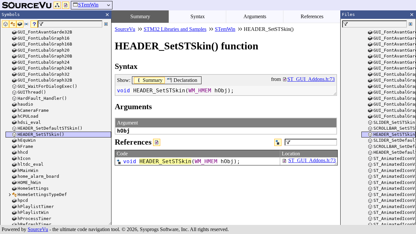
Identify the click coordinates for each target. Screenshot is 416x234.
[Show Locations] (156, 142)
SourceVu (38, 229)
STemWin (88, 4)
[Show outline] (57, 5)
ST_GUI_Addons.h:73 (312, 160)
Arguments (254, 16)
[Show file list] (65, 5)
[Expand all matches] (106, 24)
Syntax (197, 16)
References (312, 16)
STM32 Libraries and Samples (175, 29)
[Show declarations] (277, 142)
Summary (140, 16)
